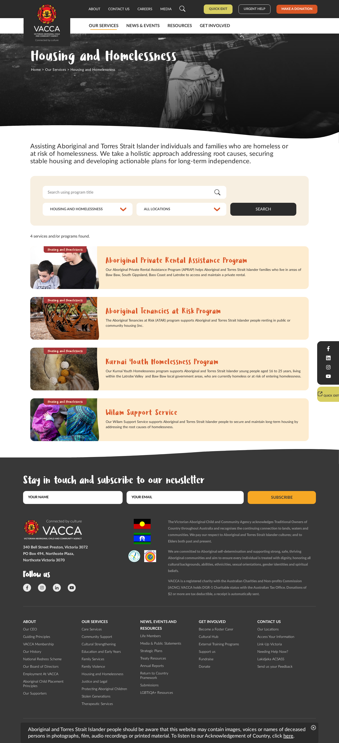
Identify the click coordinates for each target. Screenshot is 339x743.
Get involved (215, 26)
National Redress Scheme (42, 659)
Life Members (150, 636)
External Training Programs (219, 644)
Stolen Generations (96, 696)
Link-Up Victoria (269, 644)
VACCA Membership (38, 644)
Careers (144, 9)
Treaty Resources (153, 658)
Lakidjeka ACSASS (270, 659)
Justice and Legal (94, 681)
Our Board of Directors (41, 666)
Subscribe (282, 497)
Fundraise (206, 659)
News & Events (143, 26)
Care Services (92, 629)
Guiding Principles (36, 637)
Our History (32, 652)
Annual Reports (152, 666)
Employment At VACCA (40, 674)
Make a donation (296, 9)
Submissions (149, 685)
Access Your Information (275, 637)
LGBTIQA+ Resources (156, 693)
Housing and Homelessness (102, 674)
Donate (204, 666)
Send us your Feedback (275, 666)
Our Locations (268, 629)
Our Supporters (35, 693)
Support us (207, 652)
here (288, 736)
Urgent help (254, 9)
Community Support (97, 637)
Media (165, 9)
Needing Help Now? (272, 652)
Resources (180, 26)
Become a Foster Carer (216, 629)
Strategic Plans (151, 651)
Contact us (119, 9)
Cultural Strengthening (99, 644)
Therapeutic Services (97, 704)
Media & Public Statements (160, 643)
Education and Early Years (101, 652)
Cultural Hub (208, 637)
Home (36, 70)
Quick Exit (218, 9)
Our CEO (30, 629)
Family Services (93, 659)
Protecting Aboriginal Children (104, 689)
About (94, 9)
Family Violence (93, 666)
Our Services (103, 26)
